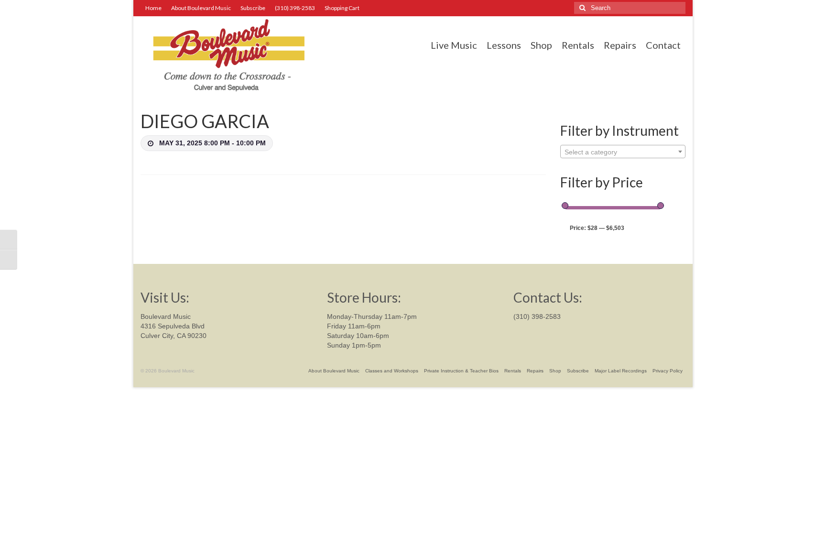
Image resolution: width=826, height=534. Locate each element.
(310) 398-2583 (537, 316)
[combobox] (623, 151)
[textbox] (623, 152)
